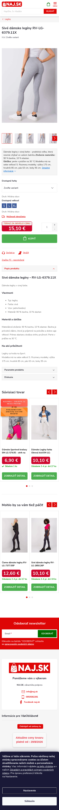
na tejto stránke (45, 766)
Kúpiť (32, 238)
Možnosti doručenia (16, 216)
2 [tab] (29, 486)
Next (54, 391)
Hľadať (50, 11)
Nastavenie (29, 790)
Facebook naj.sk (32, 702)
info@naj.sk (32, 691)
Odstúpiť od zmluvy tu (30, 726)
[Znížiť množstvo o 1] (54, 229)
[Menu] (55, 4)
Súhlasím (30, 801)
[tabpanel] (14, 439)
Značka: (13, 260)
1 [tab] (27, 486)
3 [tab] (32, 486)
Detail (21, 476)
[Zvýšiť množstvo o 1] (54, 225)
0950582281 (32, 696)
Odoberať (47, 633)
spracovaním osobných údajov (19, 644)
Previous (49, 391)
